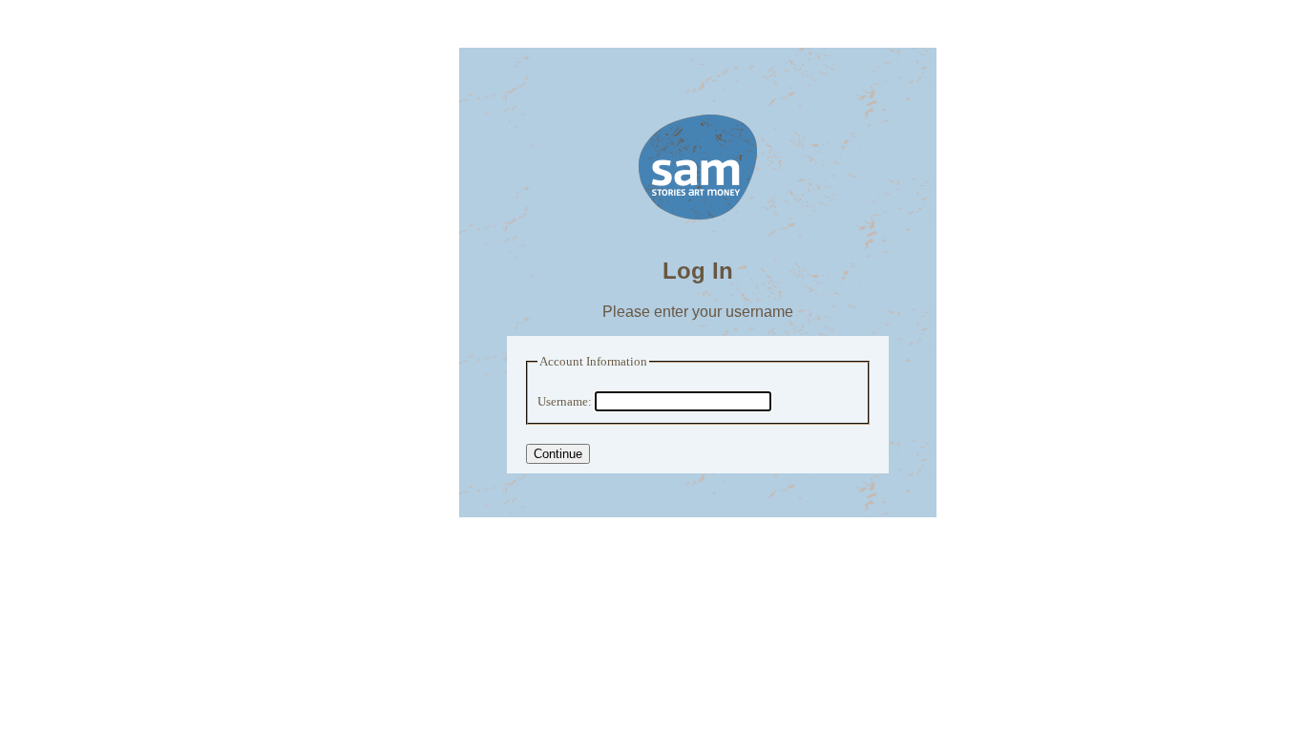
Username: (564, 401)
